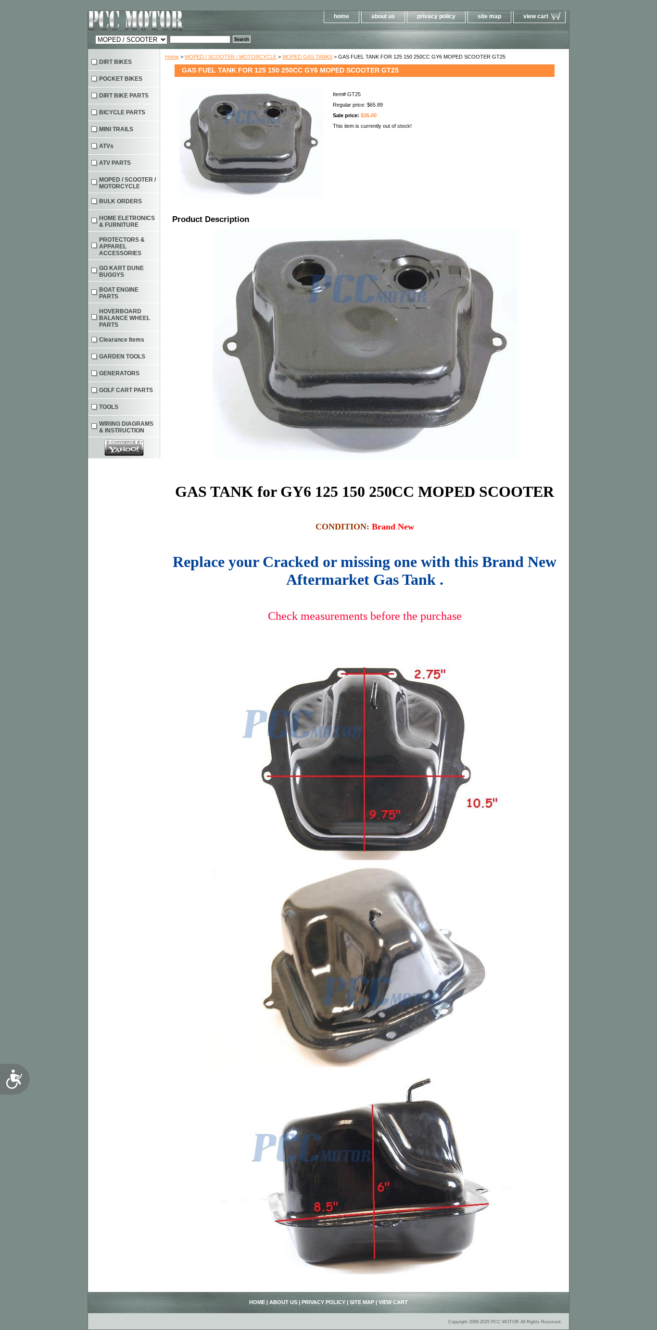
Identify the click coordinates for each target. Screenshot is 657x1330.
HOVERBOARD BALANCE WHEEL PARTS (124, 318)
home (341, 16)
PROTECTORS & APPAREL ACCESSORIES (122, 246)
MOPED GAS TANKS (307, 57)
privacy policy (436, 16)
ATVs (106, 146)
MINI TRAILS (116, 129)
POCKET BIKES (120, 78)
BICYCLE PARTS (122, 112)
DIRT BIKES (115, 62)
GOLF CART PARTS (126, 390)
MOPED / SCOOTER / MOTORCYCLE (231, 57)
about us (383, 16)
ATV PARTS (115, 163)
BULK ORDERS (120, 201)
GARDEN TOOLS (122, 356)
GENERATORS (119, 373)
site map (489, 16)
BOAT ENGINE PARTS (119, 293)
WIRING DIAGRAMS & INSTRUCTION (126, 427)
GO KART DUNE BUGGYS (121, 271)
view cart (535, 16)
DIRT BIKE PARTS (124, 95)
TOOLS (108, 407)
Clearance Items (121, 339)
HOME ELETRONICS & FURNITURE (127, 221)
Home (172, 57)
